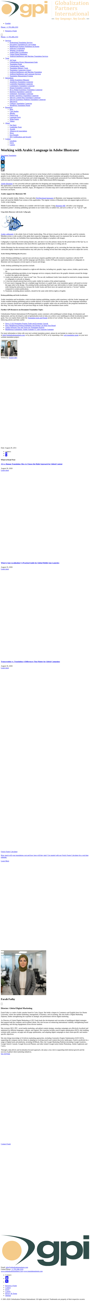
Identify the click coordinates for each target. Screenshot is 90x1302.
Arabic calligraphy (7, 234)
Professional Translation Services (21, 42)
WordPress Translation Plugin (20, 105)
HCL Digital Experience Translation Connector (26, 90)
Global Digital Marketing (18, 54)
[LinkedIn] (45, 166)
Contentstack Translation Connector (22, 86)
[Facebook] (45, 158)
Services (8, 41)
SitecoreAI (13, 101)
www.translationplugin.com (33, 1271)
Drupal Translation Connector (20, 88)
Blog (11, 109)
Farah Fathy (13, 358)
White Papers (14, 119)
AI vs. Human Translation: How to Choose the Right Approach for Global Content (31, 464)
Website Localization (17, 50)
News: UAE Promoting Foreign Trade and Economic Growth (26, 323)
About (7, 123)
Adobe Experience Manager (19, 80)
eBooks (12, 113)
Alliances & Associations (18, 131)
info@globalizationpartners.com (14, 335)
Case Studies (14, 111)
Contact (8, 139)
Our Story (13, 125)
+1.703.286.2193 (17, 1269)
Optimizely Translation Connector (21, 94)
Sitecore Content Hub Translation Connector (25, 98)
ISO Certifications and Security (20, 137)
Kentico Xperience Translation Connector (24, 96)
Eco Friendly (14, 135)
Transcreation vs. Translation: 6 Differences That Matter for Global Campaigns (30, 662)
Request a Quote (11, 31)
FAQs (12, 143)
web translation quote (71, 335)
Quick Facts (14, 115)
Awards (12, 129)
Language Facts (15, 117)
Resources (8, 107)
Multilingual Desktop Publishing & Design (24, 46)
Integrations (9, 78)
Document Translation (8, 155)
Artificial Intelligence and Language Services (25, 74)
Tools (7, 58)
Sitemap (8, 1295)
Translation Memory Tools (19, 68)
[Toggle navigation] (2, 35)
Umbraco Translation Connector (21, 103)
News (12, 133)
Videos (12, 121)
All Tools (13, 60)
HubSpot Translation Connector (21, 92)
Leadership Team (16, 127)
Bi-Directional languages (44, 198)
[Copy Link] (45, 169)
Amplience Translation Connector (21, 82)
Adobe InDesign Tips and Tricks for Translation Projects (24, 327)
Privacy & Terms (11, 1293)
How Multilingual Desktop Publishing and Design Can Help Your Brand (30, 325)
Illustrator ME (60, 206)
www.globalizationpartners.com (12, 1271)
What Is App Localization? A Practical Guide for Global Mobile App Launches (30, 563)
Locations (13, 141)
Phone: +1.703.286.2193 (9, 27)
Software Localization (17, 48)
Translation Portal (16, 64)
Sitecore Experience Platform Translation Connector (28, 99)
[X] (45, 162)
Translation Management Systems (21, 76)
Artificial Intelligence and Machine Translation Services (29, 56)
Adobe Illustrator (7, 184)
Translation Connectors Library (20, 70)
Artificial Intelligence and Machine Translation (26, 72)
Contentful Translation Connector (21, 84)
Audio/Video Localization (19, 52)
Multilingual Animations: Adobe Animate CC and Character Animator (29, 329)
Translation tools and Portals (37, 318)
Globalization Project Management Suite (24, 62)
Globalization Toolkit (17, 66)
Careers (12, 145)
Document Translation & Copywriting (23, 44)
